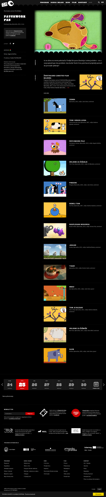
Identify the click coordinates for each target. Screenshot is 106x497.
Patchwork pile (77, 141)
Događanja (7, 466)
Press (85, 468)
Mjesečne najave (8, 474)
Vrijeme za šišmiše (78, 328)
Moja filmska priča (8, 476)
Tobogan (26, 474)
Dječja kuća (27, 463)
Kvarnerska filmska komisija (51, 471)
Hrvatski (93, 489)
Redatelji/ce (67, 468)
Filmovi (65, 463)
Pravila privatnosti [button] (30, 494)
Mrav (71, 287)
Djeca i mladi (57, 2)
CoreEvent (12, 35)
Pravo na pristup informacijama (91, 479)
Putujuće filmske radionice (30, 468)
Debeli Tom (74, 203)
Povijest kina (47, 466)
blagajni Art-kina (18, 31)
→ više (67, 87)
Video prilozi (67, 474)
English (99, 489)
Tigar (72, 266)
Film (74, 2)
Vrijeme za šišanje (78, 162)
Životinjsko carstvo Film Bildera (12, 11)
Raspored (6, 463)
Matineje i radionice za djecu (31, 471)
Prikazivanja (67, 466)
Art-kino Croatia (13, 488)
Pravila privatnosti (88, 474)
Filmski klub (85, 410)
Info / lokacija (87, 463)
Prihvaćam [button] (98, 494)
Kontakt (82, 2)
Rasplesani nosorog (79, 224)
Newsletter (86, 471)
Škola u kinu (27, 466)
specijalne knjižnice (92, 415)
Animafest (7, 67)
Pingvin (73, 182)
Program (44, 2)
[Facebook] (10, 43)
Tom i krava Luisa (77, 120)
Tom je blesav (76, 307)
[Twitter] (13, 43)
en (102, 2)
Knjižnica (46, 468)
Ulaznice (86, 466)
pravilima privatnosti (14, 418)
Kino (68, 2)
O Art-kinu (46, 463)
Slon (71, 349)
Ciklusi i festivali (8, 471)
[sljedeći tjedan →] (104, 384)
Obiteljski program (8, 468)
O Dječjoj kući (27, 476)
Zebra (72, 99)
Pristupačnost (87, 476)
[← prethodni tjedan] (2, 384)
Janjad (72, 245)
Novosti (66, 471)
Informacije (47, 474)
